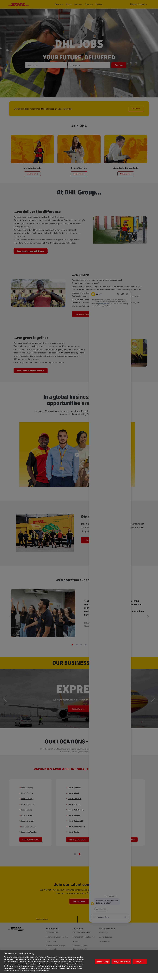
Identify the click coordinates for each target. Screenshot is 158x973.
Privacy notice (35, 970)
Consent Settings (102, 962)
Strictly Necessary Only (121, 962)
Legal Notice (44, 970)
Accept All (139, 962)
